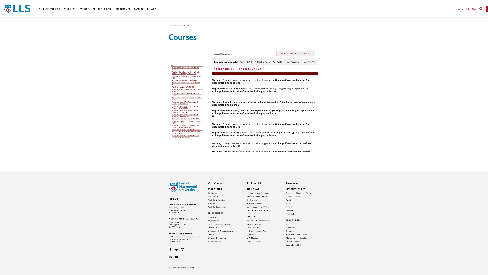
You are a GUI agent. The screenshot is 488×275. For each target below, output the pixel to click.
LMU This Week (253, 241)
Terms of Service (293, 241)
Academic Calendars (255, 203)
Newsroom (251, 234)
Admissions (212, 217)
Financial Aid (213, 227)
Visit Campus (213, 196)
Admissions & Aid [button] (102, 8)
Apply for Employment (217, 206)
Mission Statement (254, 224)
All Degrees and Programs (258, 193)
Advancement (213, 220)
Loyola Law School (175, 25)
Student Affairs (214, 241)
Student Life (252, 200)
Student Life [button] (123, 8)
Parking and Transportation (258, 220)
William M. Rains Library (257, 196)
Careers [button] (138, 8)
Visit (468, 8)
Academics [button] (70, 8)
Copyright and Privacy (295, 245)
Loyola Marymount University (182, 267)
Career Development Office (219, 224)
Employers (290, 210)
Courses (186, 25)
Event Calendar (253, 227)
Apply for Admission (216, 200)
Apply (460, 8)
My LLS (289, 224)
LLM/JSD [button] (151, 8)
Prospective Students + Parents (299, 193)
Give (474, 8)
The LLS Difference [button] (49, 8)
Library (211, 234)
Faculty (289, 200)
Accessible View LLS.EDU (296, 234)
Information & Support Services (221, 231)
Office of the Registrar (217, 238)
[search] (481, 9)
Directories (290, 227)
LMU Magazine (253, 238)
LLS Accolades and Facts (257, 231)
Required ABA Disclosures (258, 210)
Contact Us (212, 193)
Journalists (290, 213)
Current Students (293, 196)
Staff (288, 203)
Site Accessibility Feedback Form (299, 238)
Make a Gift (212, 203)
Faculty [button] (84, 8)
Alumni (289, 206)
